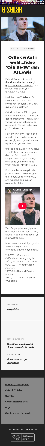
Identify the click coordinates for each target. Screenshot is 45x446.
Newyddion (13, 309)
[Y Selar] (12, 10)
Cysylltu (9, 396)
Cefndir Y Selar (13, 390)
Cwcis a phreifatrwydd (18, 413)
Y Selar (14, 49)
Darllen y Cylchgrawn (17, 384)
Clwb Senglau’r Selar (17, 401)
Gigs (7, 407)
